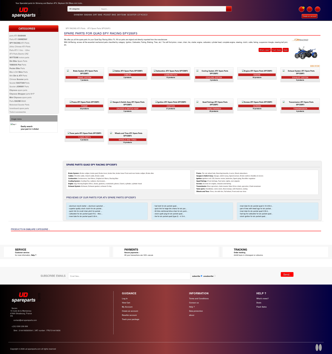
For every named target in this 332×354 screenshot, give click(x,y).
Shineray (78, 14)
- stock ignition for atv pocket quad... (253, 216)
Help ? (33, 255)
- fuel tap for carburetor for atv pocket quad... (256, 213)
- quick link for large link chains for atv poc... (170, 208)
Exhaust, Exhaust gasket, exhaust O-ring (89, 186)
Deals (285, 50)
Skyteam (121, 14)
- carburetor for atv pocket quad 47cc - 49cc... (85, 213)
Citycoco (142, 14)
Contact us (194, 302)
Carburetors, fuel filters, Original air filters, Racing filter (93, 178)
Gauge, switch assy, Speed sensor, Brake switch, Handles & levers (229, 176)
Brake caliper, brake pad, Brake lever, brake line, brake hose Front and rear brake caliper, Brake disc (111, 173)
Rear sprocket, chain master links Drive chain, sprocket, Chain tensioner (228, 186)
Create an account (309, 16)
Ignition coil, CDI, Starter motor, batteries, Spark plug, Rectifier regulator (225, 178)
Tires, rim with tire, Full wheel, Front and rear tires (221, 191)
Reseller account (129, 315)
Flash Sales (276, 50)
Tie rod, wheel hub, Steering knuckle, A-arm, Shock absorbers (221, 173)
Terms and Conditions (199, 298)
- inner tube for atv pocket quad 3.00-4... (83, 216)
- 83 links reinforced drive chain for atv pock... (171, 211)
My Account (127, 306)
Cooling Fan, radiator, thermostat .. (87, 181)
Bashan (88, 14)
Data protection (196, 311)
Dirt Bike (97, 14)
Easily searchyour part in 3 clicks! (30, 127)
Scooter (132, 14)
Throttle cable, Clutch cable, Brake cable (86, 176)
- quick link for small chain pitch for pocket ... (85, 211)
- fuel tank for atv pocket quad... (166, 206)
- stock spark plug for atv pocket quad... (169, 213)
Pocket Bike (109, 14)
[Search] (229, 9)
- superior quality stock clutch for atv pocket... (85, 208)
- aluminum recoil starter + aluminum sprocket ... (86, 206)
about (191, 315)
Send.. (287, 274)
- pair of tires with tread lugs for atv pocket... (255, 208)
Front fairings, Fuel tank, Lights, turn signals (218, 181)
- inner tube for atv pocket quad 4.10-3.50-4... (256, 206)
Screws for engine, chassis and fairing (213, 183)
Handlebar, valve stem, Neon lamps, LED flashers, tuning (221, 189)
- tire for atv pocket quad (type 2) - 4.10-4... (170, 216)
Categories (27, 28)
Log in (125, 298)
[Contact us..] (317, 10)
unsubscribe (208, 276)
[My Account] (309, 10)
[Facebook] (317, 348)
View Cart (126, 302)
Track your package (130, 319)
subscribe (196, 276)
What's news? (265, 50)
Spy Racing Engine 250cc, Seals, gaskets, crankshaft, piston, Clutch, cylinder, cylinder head (105, 183)
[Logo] (26, 12)
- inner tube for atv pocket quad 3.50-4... (254, 211)
